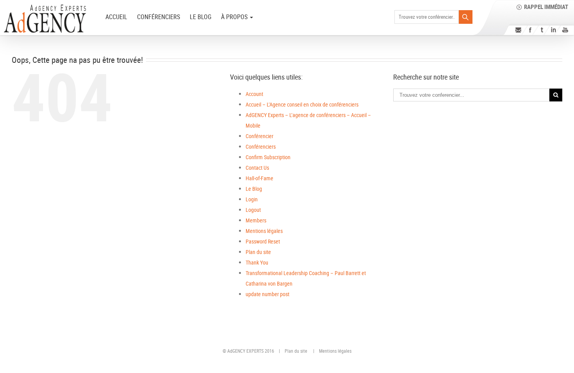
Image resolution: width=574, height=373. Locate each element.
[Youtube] (565, 30)
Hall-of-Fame (259, 178)
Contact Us (257, 167)
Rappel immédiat (546, 7)
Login (252, 199)
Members (256, 220)
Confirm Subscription (268, 157)
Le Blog (200, 16)
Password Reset (263, 241)
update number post (267, 294)
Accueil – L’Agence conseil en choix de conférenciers (302, 104)
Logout (253, 209)
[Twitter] (542, 30)
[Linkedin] (553, 30)
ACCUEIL (116, 16)
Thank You (257, 262)
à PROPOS (235, 16)
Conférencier (259, 136)
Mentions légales (264, 230)
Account (254, 94)
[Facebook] (530, 30)
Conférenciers (158, 16)
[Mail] (518, 30)
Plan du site (258, 252)
